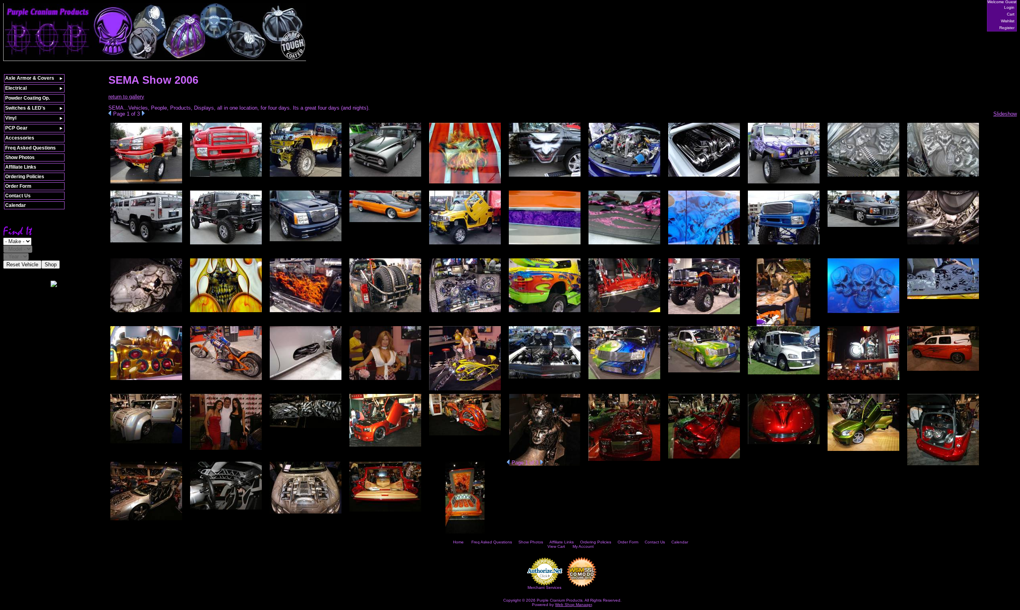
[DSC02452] (146, 380)
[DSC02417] (305, 312)
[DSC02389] (545, 245)
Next (143, 113)
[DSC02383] (385, 222)
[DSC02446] (863, 313)
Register (1006, 28)
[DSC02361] (704, 177)
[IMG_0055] (863, 451)
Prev (109, 113)
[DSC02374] (146, 243)
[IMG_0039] (943, 371)
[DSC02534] (863, 380)
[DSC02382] (305, 241)
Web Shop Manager (573, 604)
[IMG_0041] (146, 444)
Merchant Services (544, 587)
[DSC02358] (545, 177)
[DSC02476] (704, 373)
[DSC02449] (943, 299)
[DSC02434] (624, 312)
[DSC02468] (385, 380)
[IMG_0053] (704, 459)
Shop (51, 265)
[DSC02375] (226, 245)
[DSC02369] (943, 177)
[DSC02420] (385, 312)
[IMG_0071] (464, 534)
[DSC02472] (545, 379)
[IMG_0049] (465, 436)
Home (458, 542)
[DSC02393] (704, 245)
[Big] (226, 177)
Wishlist (1007, 21)
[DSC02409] (146, 312)
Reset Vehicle (22, 265)
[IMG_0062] (226, 510)
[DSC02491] (784, 375)
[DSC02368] (863, 177)
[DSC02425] (465, 312)
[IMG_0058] (943, 465)
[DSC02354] (305, 177)
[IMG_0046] (305, 428)
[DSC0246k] (465, 391)
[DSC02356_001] (465, 184)
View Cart (556, 546)
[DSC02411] (226, 312)
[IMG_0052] (624, 461)
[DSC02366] (784, 184)
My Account (583, 546)
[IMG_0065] (305, 514)
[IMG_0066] (385, 512)
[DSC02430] (545, 312)
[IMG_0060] (146, 520)
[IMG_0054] (784, 444)
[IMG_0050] (544, 466)
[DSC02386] (465, 245)
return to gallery (126, 97)
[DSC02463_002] (305, 380)
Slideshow (1005, 114)
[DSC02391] (624, 245)
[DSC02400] (863, 227)
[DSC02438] (704, 314)
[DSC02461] (226, 380)
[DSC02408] (943, 245)
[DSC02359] (624, 177)
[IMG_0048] (385, 447)
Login (1009, 7)
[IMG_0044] (226, 450)
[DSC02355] (385, 177)
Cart (1010, 14)
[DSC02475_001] (624, 379)
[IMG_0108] (146, 184)
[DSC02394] (784, 245)
